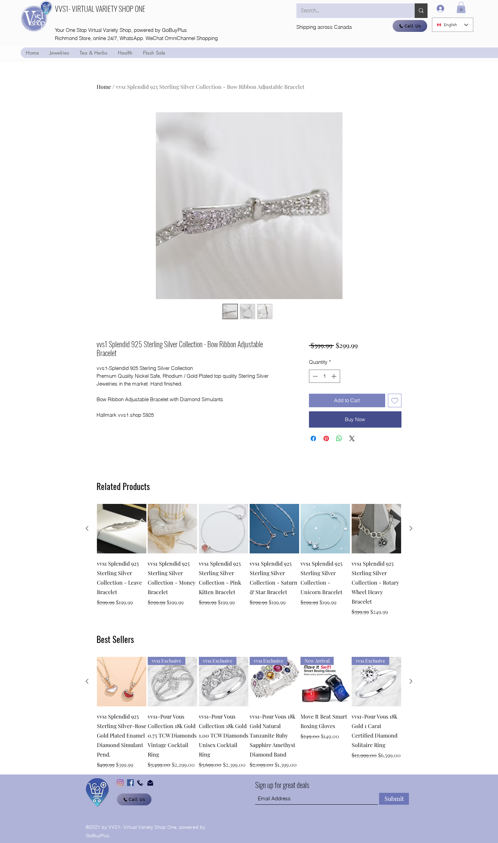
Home (104, 86)
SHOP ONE (132, 8)
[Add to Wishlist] (395, 401)
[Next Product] (411, 528)
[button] (461, 7)
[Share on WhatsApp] (339, 438)
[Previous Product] (87, 528)
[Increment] (334, 376)
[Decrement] (314, 376)
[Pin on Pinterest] (326, 438)
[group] (249, 560)
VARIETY (107, 8)
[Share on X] (352, 438)
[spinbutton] (324, 376)
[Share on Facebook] (313, 438)
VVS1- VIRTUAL (75, 8)
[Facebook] (130, 782)
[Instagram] (120, 782)
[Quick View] (121, 528)
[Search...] (421, 10)
